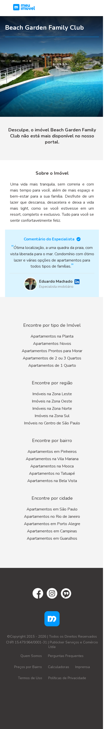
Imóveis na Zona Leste (52, 394)
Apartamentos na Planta (52, 336)
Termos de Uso (30, 678)
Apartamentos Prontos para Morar (52, 351)
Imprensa (82, 667)
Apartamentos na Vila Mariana (52, 459)
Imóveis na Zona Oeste (52, 401)
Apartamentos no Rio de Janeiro (52, 516)
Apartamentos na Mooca (52, 466)
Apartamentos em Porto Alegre (52, 524)
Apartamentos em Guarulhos (52, 538)
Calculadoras (58, 667)
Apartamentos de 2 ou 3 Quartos (52, 358)
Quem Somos (31, 655)
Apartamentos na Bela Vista (52, 481)
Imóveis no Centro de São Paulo (52, 423)
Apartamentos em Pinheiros (52, 451)
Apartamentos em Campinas (52, 531)
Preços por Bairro (28, 667)
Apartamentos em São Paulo (52, 509)
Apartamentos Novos (52, 343)
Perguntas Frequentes (66, 655)
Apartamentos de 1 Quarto (52, 365)
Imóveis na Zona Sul (52, 416)
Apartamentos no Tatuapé (52, 473)
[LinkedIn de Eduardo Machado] (77, 281)
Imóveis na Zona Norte (52, 408)
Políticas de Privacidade (67, 678)
